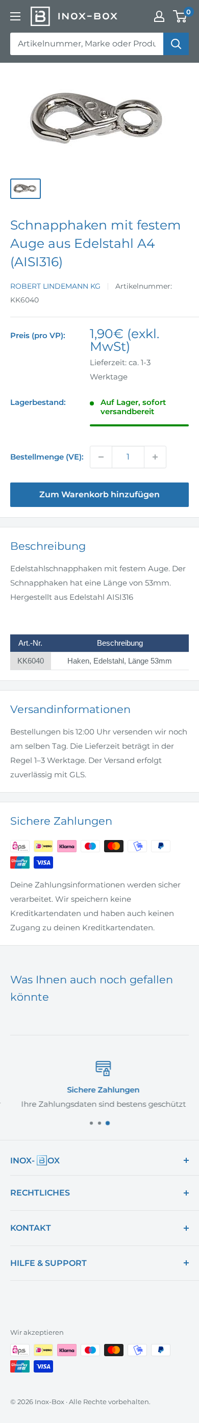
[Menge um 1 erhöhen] (155, 457)
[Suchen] (176, 44)
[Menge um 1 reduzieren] (101, 457)
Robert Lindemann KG (55, 286)
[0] (180, 16)
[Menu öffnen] (15, 16)
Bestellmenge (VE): (47, 457)
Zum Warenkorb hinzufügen (99, 494)
